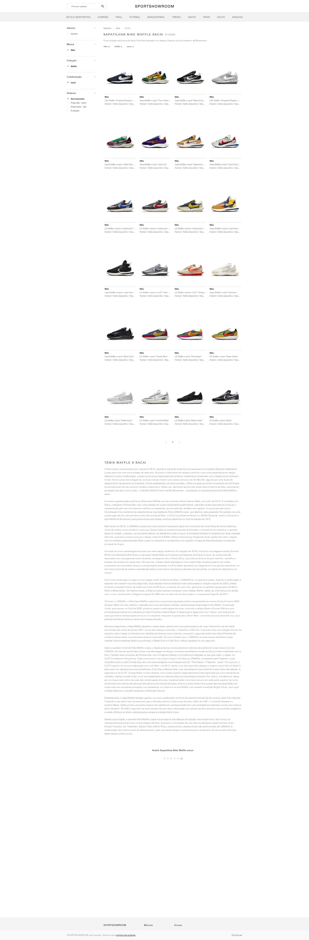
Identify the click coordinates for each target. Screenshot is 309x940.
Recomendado (78, 99)
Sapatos (107, 28)
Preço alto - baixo (78, 103)
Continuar (237, 935)
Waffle (74, 66)
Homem (74, 34)
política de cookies (126, 935)
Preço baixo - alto (78, 106)
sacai (73, 82)
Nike (73, 50)
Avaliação (75, 110)
